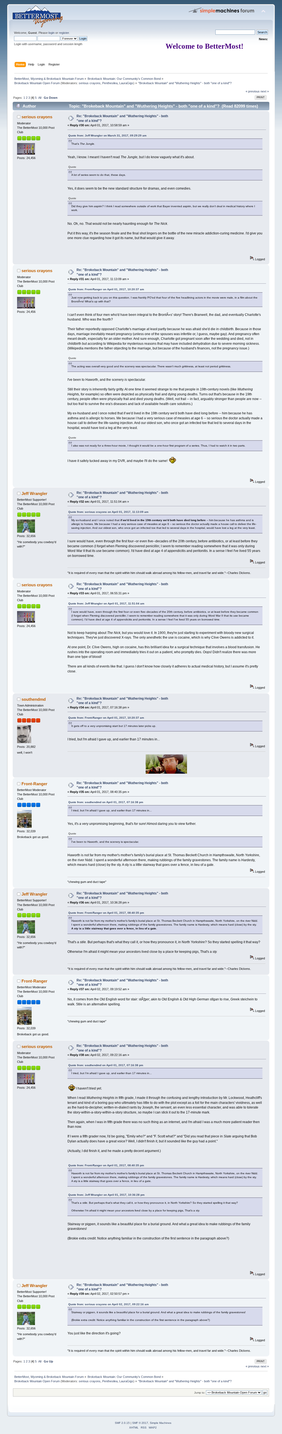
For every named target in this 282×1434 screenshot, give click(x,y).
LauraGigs (126, 83)
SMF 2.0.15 (122, 1422)
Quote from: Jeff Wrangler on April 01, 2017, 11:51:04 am (106, 603)
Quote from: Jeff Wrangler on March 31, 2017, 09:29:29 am (107, 135)
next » (265, 91)
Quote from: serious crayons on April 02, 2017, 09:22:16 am (108, 1304)
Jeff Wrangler (34, 493)
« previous (253, 91)
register (64, 32)
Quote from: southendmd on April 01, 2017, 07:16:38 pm (105, 802)
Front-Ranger (34, 783)
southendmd (33, 699)
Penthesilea (110, 83)
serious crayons (90, 83)
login (51, 32)
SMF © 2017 (140, 1422)
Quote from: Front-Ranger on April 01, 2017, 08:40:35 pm (106, 912)
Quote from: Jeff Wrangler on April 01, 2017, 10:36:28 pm (106, 1194)
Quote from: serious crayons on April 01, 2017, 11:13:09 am (108, 511)
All (39, 97)
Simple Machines (160, 1422)
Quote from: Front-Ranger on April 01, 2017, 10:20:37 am (106, 289)
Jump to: (199, 1392)
